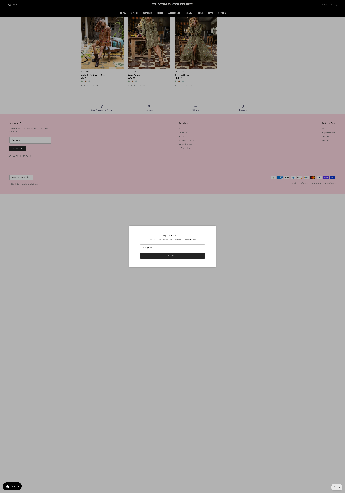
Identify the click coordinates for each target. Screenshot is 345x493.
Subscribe (172, 256)
